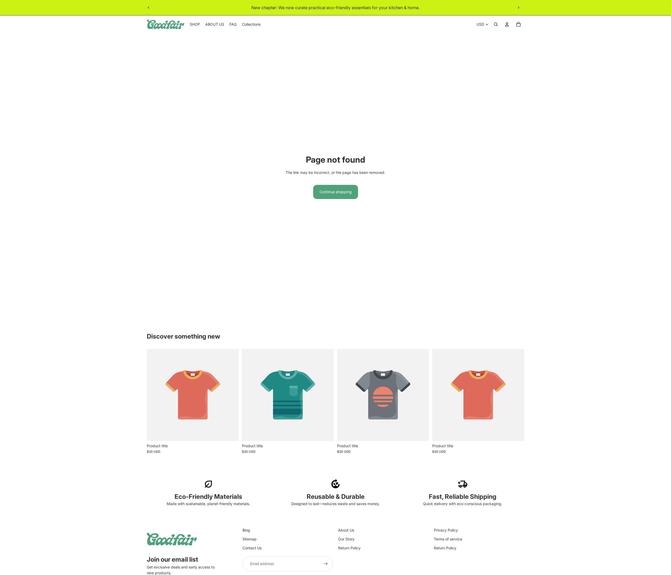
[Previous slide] (148, 7)
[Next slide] (518, 7)
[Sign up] (326, 564)
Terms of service (448, 539)
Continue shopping (336, 192)
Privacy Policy (446, 530)
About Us (346, 530)
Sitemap (249, 539)
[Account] (507, 24)
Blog (246, 530)
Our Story (346, 539)
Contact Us (252, 548)
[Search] (496, 24)
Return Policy (349, 548)
